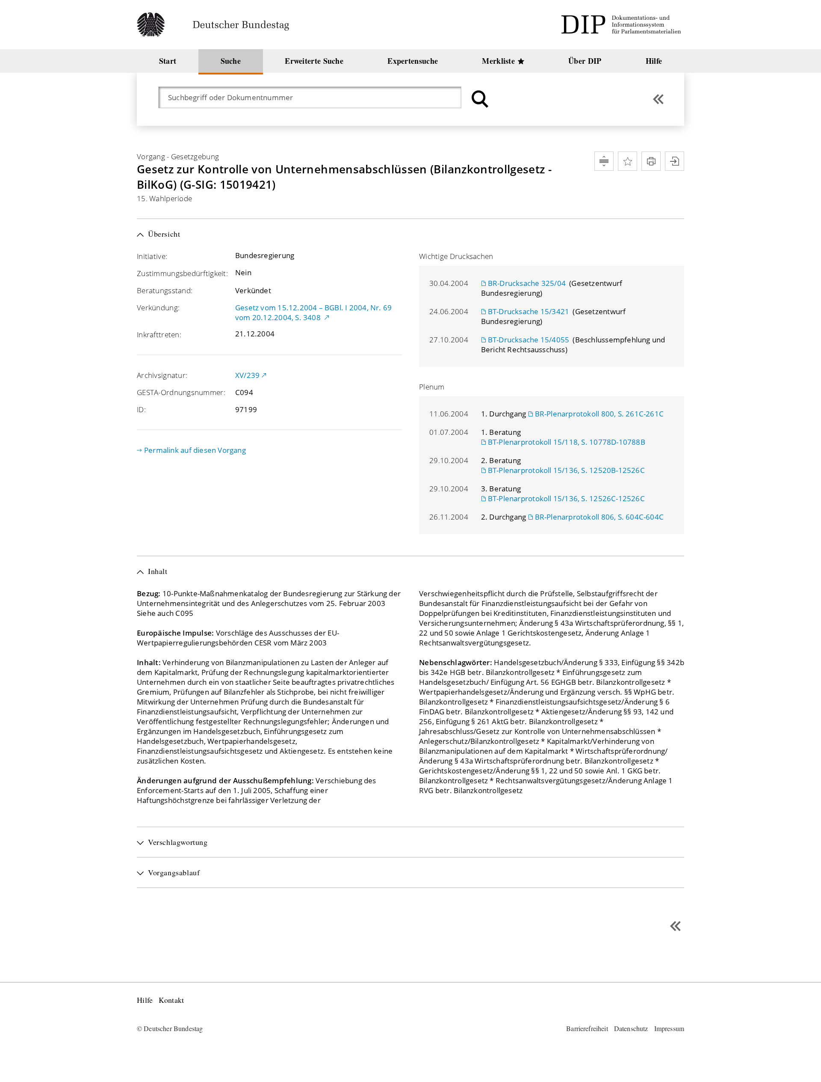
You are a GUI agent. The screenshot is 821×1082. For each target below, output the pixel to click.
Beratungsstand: (164, 290)
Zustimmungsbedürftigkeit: (182, 273)
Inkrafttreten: (159, 334)
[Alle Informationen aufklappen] (604, 161)
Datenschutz (631, 1028)
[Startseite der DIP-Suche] (622, 24)
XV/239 (247, 375)
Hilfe (145, 1000)
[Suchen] (479, 99)
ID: (141, 409)
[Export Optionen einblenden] (674, 161)
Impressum (669, 1028)
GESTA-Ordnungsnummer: (181, 392)
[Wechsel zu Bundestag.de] (216, 24)
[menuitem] (167, 61)
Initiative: (152, 256)
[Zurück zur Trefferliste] (658, 99)
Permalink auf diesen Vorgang (195, 450)
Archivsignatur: (162, 375)
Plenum (432, 387)
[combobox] (314, 97)
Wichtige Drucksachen (456, 256)
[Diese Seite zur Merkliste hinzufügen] (627, 161)
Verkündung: (158, 307)
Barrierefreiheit (587, 1028)
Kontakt (171, 1000)
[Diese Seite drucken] (651, 161)
